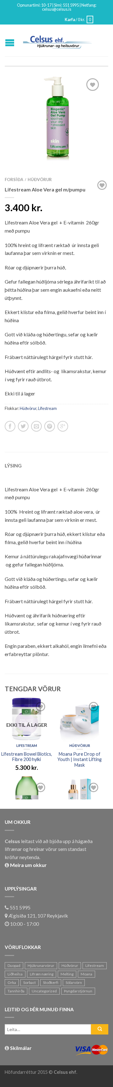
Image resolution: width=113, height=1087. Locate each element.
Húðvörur (40, 179)
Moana (86, 974)
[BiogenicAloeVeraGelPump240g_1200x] (56, 117)
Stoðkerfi (50, 982)
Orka (12, 982)
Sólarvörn (74, 982)
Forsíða (14, 179)
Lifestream (47, 408)
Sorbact (29, 982)
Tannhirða (16, 991)
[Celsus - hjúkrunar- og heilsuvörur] (57, 40)
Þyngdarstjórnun (78, 991)
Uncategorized (44, 991)
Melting (67, 974)
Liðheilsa (15, 974)
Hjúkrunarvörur (41, 965)
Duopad (14, 965)
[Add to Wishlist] (92, 84)
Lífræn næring (41, 974)
